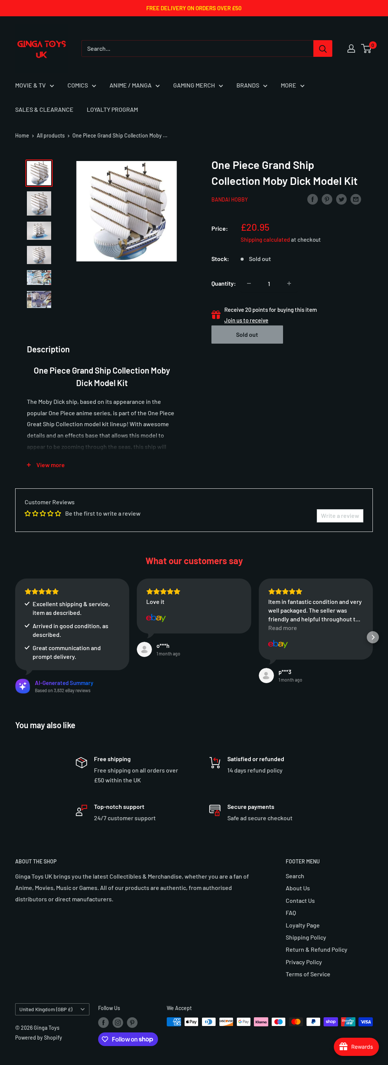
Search (295, 875)
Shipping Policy (306, 937)
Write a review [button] (340, 515)
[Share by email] (355, 199)
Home (22, 135)
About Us (298, 887)
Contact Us (300, 900)
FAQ (291, 912)
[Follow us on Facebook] (103, 1022)
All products (51, 135)
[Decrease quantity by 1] (249, 283)
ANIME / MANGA (131, 85)
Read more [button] (282, 627)
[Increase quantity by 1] (289, 283)
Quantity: (223, 283)
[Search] (322, 48)
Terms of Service (308, 973)
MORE (288, 85)
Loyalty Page (303, 925)
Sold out (247, 334)
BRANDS (247, 85)
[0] (366, 48)
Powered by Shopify (38, 1037)
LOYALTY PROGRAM (112, 109)
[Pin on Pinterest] (327, 199)
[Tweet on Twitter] (341, 199)
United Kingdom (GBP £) (45, 1009)
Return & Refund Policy (316, 949)
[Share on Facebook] (312, 199)
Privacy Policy (304, 961)
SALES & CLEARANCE (44, 109)
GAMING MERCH (194, 85)
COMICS (77, 85)
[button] (15, 637)
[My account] (351, 48)
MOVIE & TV (30, 85)
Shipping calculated (265, 239)
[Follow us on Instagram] (118, 1022)
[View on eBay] (156, 618)
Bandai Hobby (229, 199)
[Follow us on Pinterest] (132, 1022)
